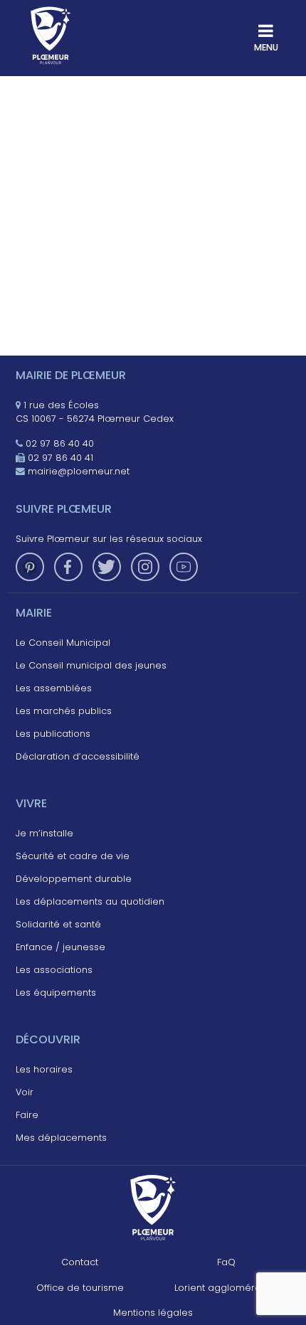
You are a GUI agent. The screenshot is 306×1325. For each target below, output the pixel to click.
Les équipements (56, 992)
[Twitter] (107, 567)
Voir (24, 1092)
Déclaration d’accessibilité (77, 756)
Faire (27, 1115)
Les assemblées (54, 688)
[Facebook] (68, 567)
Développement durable (74, 879)
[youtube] (183, 567)
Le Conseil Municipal (63, 643)
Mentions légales (153, 1313)
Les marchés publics (64, 711)
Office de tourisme (80, 1288)
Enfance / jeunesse (60, 947)
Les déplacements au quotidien (90, 901)
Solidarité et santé (58, 924)
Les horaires (44, 1069)
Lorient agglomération (226, 1288)
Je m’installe (44, 833)
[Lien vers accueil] (51, 35)
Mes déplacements (61, 1138)
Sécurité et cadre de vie (73, 856)
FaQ (226, 1262)
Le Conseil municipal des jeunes (91, 665)
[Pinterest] (30, 567)
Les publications (53, 734)
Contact (79, 1262)
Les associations (54, 970)
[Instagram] (145, 567)
